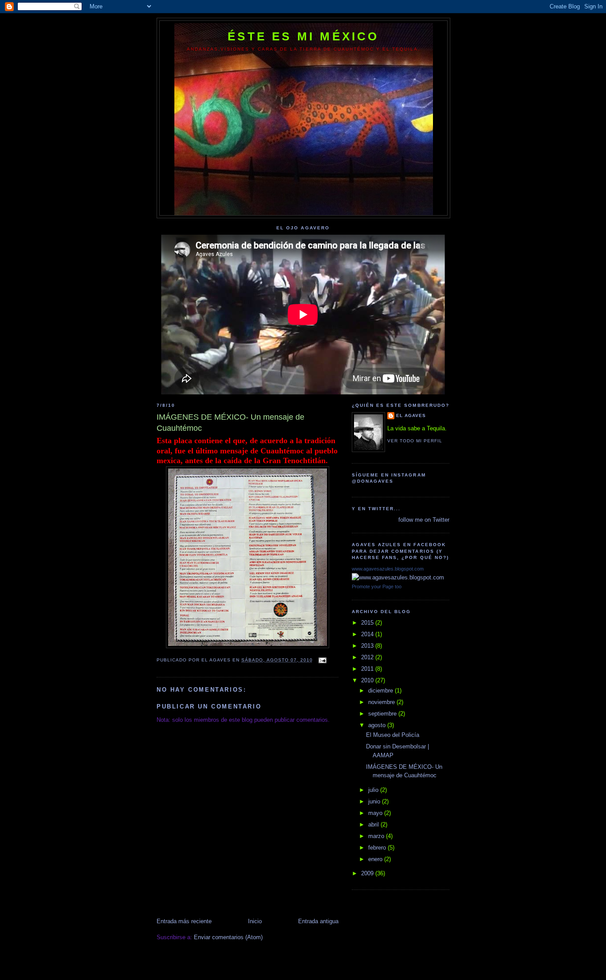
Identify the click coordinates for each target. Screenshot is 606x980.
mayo (376, 813)
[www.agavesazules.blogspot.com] (398, 577)
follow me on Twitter (423, 519)
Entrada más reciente (184, 921)
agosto (377, 725)
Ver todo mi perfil (414, 440)
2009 (368, 873)
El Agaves (411, 415)
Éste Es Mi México (303, 36)
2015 (368, 622)
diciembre (381, 690)
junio (375, 801)
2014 (368, 634)
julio (374, 790)
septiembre (383, 713)
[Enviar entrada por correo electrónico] (322, 659)
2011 (368, 668)
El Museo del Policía (392, 735)
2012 (368, 657)
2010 (368, 680)
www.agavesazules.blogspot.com (388, 568)
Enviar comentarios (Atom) (228, 937)
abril (374, 824)
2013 (368, 645)
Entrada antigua (318, 921)
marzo (377, 836)
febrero (378, 847)
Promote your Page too (376, 586)
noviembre (382, 702)
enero (376, 859)
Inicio (255, 921)
